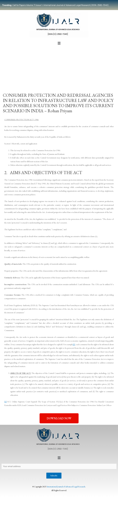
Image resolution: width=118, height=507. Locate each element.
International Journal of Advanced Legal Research (66, 486)
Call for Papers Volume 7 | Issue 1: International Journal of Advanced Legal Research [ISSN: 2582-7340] (55, 5)
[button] (59, 43)
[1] (74, 344)
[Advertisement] (59, 67)
